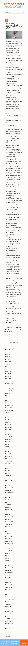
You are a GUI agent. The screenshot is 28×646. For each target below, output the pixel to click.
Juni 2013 (7, 616)
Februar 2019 (8, 509)
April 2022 (8, 422)
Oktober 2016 (8, 570)
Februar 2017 (8, 565)
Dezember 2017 (9, 541)
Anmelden (7, 636)
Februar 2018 (8, 536)
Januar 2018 (8, 538)
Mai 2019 (7, 502)
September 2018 (9, 521)
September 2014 (9, 599)
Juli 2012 (7, 628)
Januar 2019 (8, 512)
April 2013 (8, 618)
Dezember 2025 (9, 354)
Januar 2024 (8, 378)
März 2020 (8, 478)
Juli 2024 (7, 366)
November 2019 (9, 487)
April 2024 (8, 371)
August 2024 (8, 364)
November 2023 (9, 383)
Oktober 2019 (8, 490)
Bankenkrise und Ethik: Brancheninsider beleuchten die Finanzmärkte (8, 331)
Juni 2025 (7, 359)
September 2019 (9, 492)
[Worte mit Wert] (14, 8)
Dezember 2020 (9, 456)
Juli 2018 (7, 526)
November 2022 (9, 405)
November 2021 (9, 432)
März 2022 (8, 424)
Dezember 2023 (9, 381)
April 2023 (8, 398)
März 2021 (8, 449)
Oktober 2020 (8, 461)
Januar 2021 (8, 454)
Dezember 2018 (9, 514)
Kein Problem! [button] (24, 642)
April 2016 (8, 580)
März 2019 (8, 507)
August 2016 (8, 575)
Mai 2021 (7, 444)
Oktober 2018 (8, 519)
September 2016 (9, 572)
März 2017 (8, 563)
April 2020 (8, 475)
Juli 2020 (7, 468)
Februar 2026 (8, 352)
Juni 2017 (7, 555)
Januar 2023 (8, 403)
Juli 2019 (7, 497)
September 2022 (9, 410)
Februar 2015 (8, 594)
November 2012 (9, 623)
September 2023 (9, 388)
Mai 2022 (7, 420)
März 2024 (8, 374)
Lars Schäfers (10, 318)
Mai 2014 (7, 601)
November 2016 (9, 568)
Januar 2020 (8, 483)
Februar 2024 (8, 376)
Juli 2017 (7, 553)
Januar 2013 (8, 621)
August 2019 (8, 495)
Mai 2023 (7, 395)
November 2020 (9, 458)
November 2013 (9, 611)
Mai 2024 (7, 369)
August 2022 (8, 412)
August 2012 (8, 626)
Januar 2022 (8, 429)
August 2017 (8, 551)
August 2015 (8, 587)
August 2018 (8, 524)
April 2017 (8, 560)
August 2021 (8, 437)
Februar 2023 (8, 400)
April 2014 (8, 604)
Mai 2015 (7, 592)
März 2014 (8, 606)
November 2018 (9, 517)
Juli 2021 (7, 439)
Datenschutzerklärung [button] (6, 645)
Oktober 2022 (8, 407)
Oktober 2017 (8, 546)
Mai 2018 (7, 531)
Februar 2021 (8, 451)
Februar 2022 (8, 427)
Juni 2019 (7, 500)
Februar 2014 (8, 609)
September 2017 (9, 548)
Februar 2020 (8, 480)
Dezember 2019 (9, 485)
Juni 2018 (7, 529)
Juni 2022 (7, 417)
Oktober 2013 (8, 614)
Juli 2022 (7, 415)
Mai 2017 (7, 558)
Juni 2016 (7, 577)
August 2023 (8, 390)
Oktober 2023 (8, 386)
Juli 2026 (7, 349)
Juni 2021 (7, 441)
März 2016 (8, 582)
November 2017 (9, 543)
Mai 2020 (7, 473)
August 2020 (8, 466)
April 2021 (8, 446)
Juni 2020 (7, 471)
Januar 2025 (8, 361)
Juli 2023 (7, 393)
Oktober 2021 (8, 434)
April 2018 (8, 534)
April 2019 (8, 504)
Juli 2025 (7, 357)
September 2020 (9, 463)
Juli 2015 (7, 589)
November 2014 (9, 597)
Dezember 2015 (9, 585)
